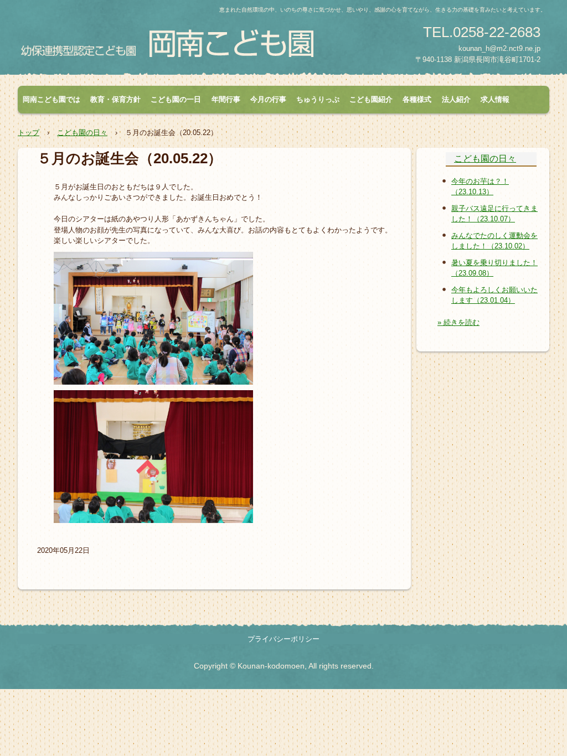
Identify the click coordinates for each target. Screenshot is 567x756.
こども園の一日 (176, 99)
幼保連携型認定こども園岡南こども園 (186, 42)
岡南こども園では (51, 99)
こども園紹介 (371, 99)
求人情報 (495, 99)
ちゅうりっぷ (317, 99)
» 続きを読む (458, 322)
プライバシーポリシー (283, 639)
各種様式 (417, 99)
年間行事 (226, 99)
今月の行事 (268, 99)
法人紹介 (456, 99)
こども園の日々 (485, 158)
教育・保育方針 (115, 99)
